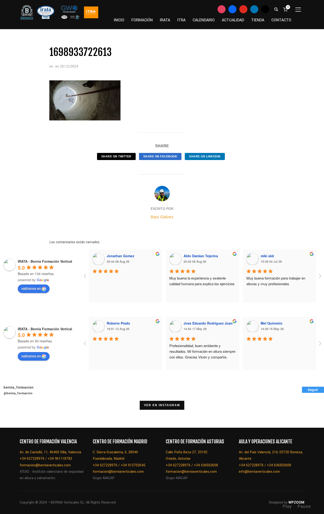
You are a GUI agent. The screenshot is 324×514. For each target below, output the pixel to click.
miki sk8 (267, 255)
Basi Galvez (162, 217)
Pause (304, 506)
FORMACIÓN (142, 20)
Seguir (313, 390)
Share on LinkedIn (205, 156)
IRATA (165, 20)
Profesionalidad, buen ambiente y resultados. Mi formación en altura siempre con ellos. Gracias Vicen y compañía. (202, 351)
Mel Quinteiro (271, 323)
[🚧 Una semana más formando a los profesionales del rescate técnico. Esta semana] (230, 416)
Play (287, 506)
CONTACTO (281, 20)
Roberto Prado (118, 323)
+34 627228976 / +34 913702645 (119, 465)
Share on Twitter (116, 156)
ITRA (181, 20)
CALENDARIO (204, 20)
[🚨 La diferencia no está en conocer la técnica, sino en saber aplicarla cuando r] (254, 416)
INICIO (119, 20)
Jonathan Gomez (120, 255)
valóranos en (31, 288)
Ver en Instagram (162, 405)
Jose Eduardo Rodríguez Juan (208, 323)
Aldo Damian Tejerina (201, 255)
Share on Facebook (160, 156)
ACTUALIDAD (233, 20)
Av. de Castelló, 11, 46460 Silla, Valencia (50, 452)
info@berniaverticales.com (259, 471)
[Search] (276, 9)
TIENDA (257, 20)
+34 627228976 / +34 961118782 (46, 458)
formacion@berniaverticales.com (45, 465)
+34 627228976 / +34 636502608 (192, 465)
